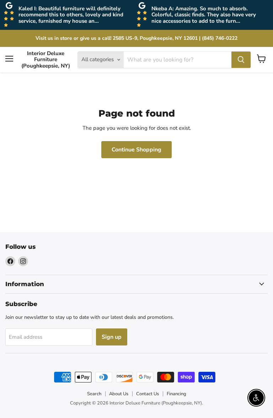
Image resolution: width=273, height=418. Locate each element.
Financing (176, 394)
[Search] (241, 60)
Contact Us (147, 394)
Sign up (112, 337)
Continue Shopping (136, 150)
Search (94, 394)
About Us (118, 394)
